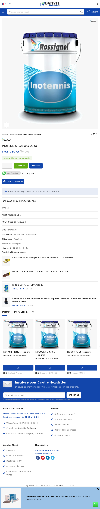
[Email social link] (13, 248)
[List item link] (26, 423)
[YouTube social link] (43, 458)
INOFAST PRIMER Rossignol (17, 352)
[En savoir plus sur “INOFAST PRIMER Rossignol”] (18, 368)
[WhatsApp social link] (23, 248)
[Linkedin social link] (20, 248)
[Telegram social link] (26, 248)
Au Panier (20, 166)
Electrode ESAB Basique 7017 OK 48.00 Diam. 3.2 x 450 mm (42, 257)
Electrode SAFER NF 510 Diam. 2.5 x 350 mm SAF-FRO (52, 496)
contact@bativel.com (25, 428)
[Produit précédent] (91, 134)
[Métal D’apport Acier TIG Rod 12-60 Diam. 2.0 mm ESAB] (6, 274)
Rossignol (18, 239)
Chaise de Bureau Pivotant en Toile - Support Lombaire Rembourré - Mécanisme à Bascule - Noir (54, 300)
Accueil (5, 134)
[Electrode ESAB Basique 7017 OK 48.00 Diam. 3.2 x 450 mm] (6, 261)
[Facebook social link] (10, 248)
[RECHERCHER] (81, 12)
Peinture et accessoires (26, 234)
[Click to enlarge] (6, 125)
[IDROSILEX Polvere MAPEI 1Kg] (6, 288)
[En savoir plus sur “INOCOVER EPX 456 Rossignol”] (50, 368)
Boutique (14, 134)
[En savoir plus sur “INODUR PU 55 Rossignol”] (82, 368)
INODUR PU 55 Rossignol (79, 352)
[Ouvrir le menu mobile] (3, 11)
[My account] (96, 3)
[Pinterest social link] (17, 248)
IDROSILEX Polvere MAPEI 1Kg (27, 285)
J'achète (36, 166)
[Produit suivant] (96, 134)
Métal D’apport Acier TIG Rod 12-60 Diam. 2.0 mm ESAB (40, 271)
